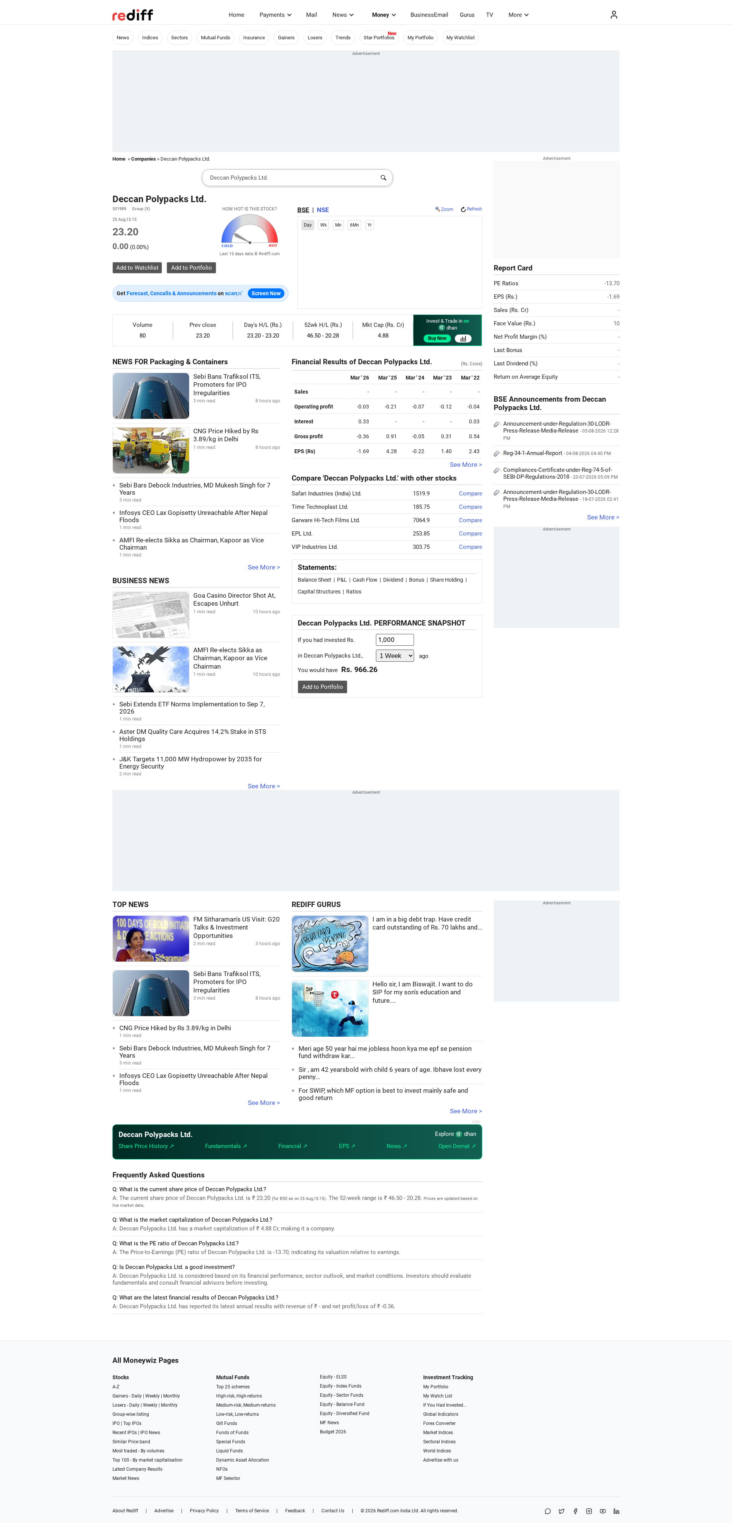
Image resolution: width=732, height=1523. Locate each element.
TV (489, 14)
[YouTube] (603, 1511)
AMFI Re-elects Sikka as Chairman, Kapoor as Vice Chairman (230, 658)
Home (236, 14)
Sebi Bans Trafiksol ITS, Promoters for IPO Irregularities (226, 385)
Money (380, 14)
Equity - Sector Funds (341, 1395)
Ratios (353, 592)
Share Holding (446, 580)
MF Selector (228, 1478)
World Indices (437, 1451)
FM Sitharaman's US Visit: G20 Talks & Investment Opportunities (236, 927)
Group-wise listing (130, 1414)
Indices (150, 37)
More (515, 14)
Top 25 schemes (233, 1387)
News (339, 14)
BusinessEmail (429, 14)
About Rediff (125, 1510)
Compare (470, 493)
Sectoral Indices (439, 1441)
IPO (116, 1423)
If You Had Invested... (445, 1405)
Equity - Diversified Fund (344, 1413)
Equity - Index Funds (340, 1386)
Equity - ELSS (333, 1377)
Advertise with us (440, 1460)
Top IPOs (132, 1423)
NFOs (222, 1469)
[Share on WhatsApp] (548, 1511)
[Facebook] (575, 1511)
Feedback (295, 1510)
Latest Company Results (137, 1469)
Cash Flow (365, 580)
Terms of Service (252, 1510)
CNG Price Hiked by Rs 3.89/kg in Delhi (175, 1028)
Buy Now (437, 338)
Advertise (163, 1510)
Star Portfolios (379, 37)
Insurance (254, 37)
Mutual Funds (215, 37)
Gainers (286, 37)
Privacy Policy (204, 1510)
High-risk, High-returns (239, 1396)
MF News (329, 1422)
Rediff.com (388, 1510)
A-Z (115, 1387)
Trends (343, 37)
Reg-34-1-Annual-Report (557, 453)
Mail (311, 14)
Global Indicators (440, 1414)
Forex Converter (439, 1423)
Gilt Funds (226, 1423)
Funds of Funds (232, 1432)
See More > (264, 567)
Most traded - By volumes (138, 1451)
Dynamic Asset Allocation (242, 1460)
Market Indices (438, 1432)
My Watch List (437, 1396)
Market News (125, 1478)
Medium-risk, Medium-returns (246, 1405)
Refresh (474, 209)
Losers (315, 37)
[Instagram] (589, 1511)
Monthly (171, 1396)
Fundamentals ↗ (226, 1146)
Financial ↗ (293, 1146)
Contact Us (332, 1510)
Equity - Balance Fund (342, 1404)
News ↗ (397, 1146)
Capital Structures (319, 592)
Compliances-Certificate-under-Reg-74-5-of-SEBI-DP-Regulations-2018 (560, 473)
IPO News (150, 1432)
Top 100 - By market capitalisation (147, 1460)
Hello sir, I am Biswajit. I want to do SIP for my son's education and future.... (422, 992)
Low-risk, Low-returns (237, 1414)
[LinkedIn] (616, 1511)
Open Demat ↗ (457, 1146)
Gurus (467, 14)
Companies (143, 159)
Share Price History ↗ (146, 1146)
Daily (137, 1396)
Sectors (179, 37)
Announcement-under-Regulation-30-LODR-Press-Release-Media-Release (561, 430)
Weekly (152, 1396)
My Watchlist (460, 37)
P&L (342, 580)
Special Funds (230, 1441)
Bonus (416, 580)
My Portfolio (420, 37)
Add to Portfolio (322, 687)
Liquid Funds (229, 1451)
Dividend (393, 580)
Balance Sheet (314, 580)
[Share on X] (562, 1511)
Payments (272, 14)
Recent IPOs (124, 1432)
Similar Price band (131, 1441)
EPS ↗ (347, 1146)
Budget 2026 (333, 1432)
